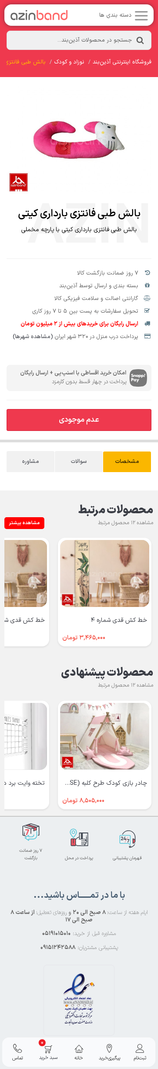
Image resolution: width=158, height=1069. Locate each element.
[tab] (127, 462)
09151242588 (57, 947)
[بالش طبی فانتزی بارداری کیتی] (79, 139)
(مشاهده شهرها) (33, 336)
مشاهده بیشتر (24, 523)
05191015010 (56, 933)
